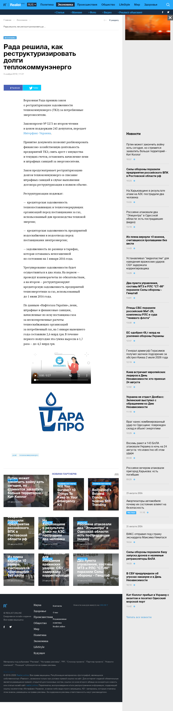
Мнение (77, 12)
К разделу (114, 20)
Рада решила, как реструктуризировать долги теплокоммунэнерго (25, 26)
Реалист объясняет (130, 12)
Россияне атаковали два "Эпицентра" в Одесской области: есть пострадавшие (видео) (144, 217)
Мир (137, 4)
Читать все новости (139, 617)
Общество (108, 4)
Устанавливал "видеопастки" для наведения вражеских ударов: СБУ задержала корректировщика (147, 263)
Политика (47, 4)
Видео (108, 12)
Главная (7, 20)
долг (14, 455)
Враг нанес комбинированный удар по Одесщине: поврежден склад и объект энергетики (146, 425)
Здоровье (150, 4)
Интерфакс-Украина (37, 133)
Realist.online (23, 675)
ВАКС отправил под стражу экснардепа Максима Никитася (146, 535)
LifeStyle (124, 4)
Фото (93, 12)
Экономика (65, 4)
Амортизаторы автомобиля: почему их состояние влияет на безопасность (146, 504)
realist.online (32, 685)
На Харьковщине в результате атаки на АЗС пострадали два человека (145, 194)
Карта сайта (9, 672)
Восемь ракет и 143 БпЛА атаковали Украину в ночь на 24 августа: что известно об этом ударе (146, 448)
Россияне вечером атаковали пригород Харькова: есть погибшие (145, 471)
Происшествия (87, 4)
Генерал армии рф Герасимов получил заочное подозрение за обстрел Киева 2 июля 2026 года (147, 354)
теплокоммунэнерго (28, 455)
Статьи (60, 12)
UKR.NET (104, 605)
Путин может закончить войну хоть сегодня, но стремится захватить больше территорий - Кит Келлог (146, 149)
